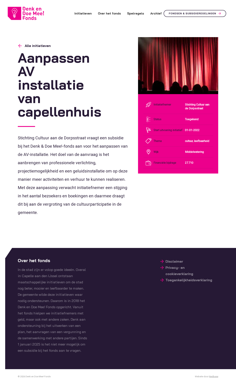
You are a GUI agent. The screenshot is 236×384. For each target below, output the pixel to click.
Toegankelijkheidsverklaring (189, 280)
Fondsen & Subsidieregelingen (192, 13)
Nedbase (213, 376)
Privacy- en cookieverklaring (179, 270)
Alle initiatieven (38, 46)
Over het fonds (109, 13)
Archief (156, 13)
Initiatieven (83, 13)
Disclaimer (174, 261)
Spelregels (135, 13)
